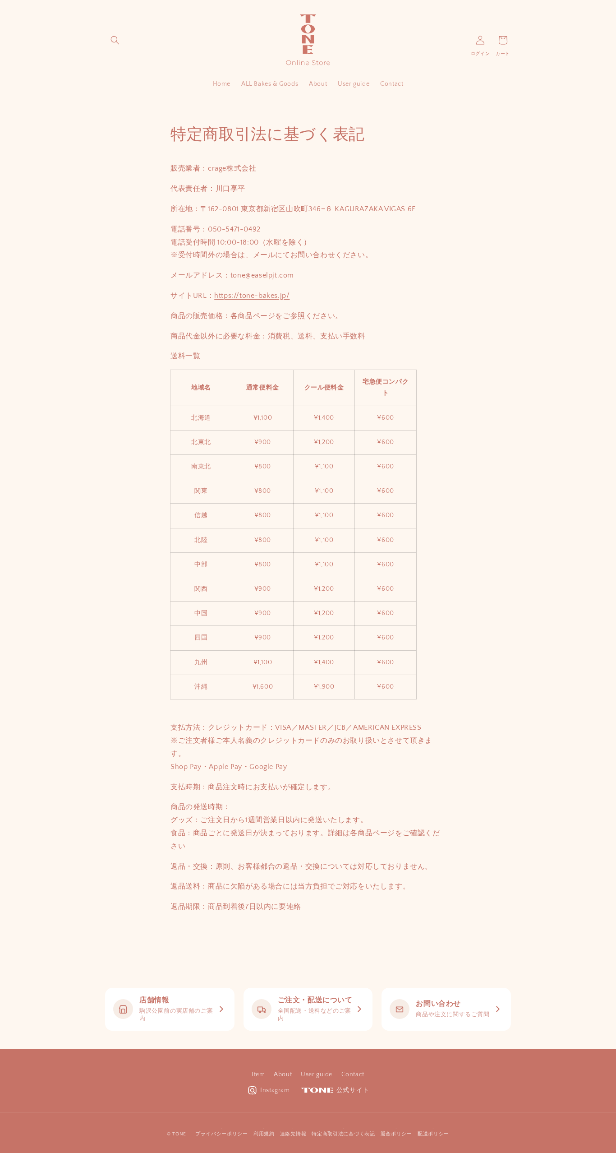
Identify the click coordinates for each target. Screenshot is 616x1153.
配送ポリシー (433, 1134)
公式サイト (352, 1090)
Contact (352, 1074)
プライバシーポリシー (221, 1134)
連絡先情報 (293, 1134)
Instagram (275, 1090)
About (283, 1074)
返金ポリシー (396, 1134)
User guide (316, 1074)
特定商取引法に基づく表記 (343, 1134)
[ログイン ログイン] (480, 40)
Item (258, 1074)
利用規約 (264, 1134)
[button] (115, 40)
